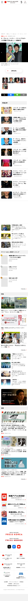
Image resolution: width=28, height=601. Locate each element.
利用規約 (21, 581)
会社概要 (6, 581)
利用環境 (10, 583)
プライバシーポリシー (13, 581)
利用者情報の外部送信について (13, 585)
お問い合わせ (16, 583)
